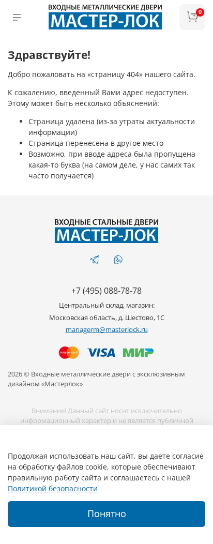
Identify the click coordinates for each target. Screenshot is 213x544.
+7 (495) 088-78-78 (106, 290)
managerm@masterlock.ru (107, 329)
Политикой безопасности (53, 488)
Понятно (106, 513)
